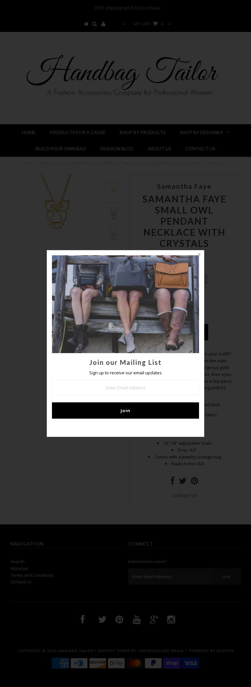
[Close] (199, 255)
